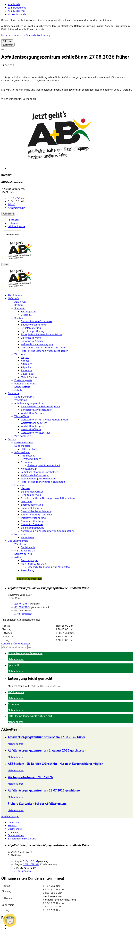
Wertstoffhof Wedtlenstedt (35, 432)
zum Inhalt (14, 4)
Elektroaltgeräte (23, 380)
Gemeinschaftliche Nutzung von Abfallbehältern (48, 498)
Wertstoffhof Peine (31, 429)
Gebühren (19, 390)
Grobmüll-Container (32, 524)
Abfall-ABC (20, 301)
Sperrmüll (19, 308)
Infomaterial (28, 455)
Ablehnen (7, 41)
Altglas (25, 357)
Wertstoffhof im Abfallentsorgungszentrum (44, 419)
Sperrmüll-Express (31, 508)
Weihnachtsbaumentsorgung (37, 344)
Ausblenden (8, 214)
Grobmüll (26, 314)
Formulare (20, 485)
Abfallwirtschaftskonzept (35, 475)
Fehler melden (16, 835)
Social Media (28, 547)
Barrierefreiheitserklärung (22, 838)
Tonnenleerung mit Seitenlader (38, 478)
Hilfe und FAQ (29, 449)
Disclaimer (13, 832)
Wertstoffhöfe (21, 416)
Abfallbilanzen (29, 468)
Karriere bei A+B (23, 553)
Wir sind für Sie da (24, 550)
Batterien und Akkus (25, 383)
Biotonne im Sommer (32, 341)
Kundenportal (22, 445)
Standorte (13, 393)
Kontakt (12, 825)
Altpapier (26, 367)
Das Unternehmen (18, 540)
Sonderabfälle (22, 386)
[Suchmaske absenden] (59, 686)
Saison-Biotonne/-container (36, 321)
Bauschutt (26, 370)
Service (12, 439)
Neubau (25, 488)
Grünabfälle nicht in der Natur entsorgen (43, 347)
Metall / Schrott (29, 377)
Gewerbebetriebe (23, 442)
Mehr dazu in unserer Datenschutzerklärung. (25, 35)
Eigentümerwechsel (32, 491)
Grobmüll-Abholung (32, 521)
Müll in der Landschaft (33, 563)
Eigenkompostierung (32, 331)
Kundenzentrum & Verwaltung (24, 398)
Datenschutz (15, 828)
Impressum (14, 822)
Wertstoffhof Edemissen (34, 422)
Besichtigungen (29, 560)
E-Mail (11, 204)
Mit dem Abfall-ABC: (19, 686)
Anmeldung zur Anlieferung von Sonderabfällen (48, 530)
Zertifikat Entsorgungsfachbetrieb (39, 472)
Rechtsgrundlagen (31, 458)
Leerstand (26, 501)
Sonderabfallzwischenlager (36, 409)
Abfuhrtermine (16, 295)
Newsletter (20, 534)
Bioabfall (19, 318)
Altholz (25, 360)
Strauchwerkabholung (33, 324)
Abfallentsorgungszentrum (29, 403)
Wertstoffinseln (22, 435)
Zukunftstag (27, 570)
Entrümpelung (29, 311)
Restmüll (19, 305)
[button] (10, 920)
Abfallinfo (13, 298)
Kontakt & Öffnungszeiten (16, 643)
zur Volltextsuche (17, 14)
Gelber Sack (27, 373)
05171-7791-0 (21, 603)
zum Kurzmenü (16, 10)
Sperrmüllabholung (32, 504)
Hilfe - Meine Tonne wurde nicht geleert (43, 481)
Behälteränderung (31, 494)
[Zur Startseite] (67, 250)
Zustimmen (8, 45)
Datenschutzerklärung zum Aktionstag (48, 566)
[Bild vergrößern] (70, 136)
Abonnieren (27, 537)
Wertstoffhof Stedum (32, 413)
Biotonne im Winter (31, 337)
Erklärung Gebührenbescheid (43, 465)
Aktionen (19, 557)
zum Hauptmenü (17, 7)
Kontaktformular (16, 207)
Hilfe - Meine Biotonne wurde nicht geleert (44, 350)
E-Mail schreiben (23, 613)
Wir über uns (21, 544)
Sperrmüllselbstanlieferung (36, 511)
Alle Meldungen (10, 816)
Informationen (22, 452)
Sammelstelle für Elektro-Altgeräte (40, 406)
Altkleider (26, 363)
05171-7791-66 (16, 197)
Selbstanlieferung (31, 327)
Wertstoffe (20, 354)
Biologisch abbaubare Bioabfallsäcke (41, 334)
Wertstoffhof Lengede (33, 426)
